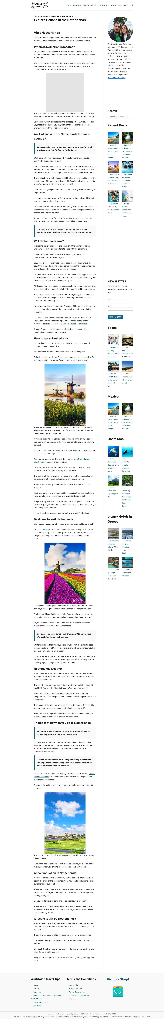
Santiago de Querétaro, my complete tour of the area (113, 179)
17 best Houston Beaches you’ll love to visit (127, 352)
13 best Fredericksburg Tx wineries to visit (127, 378)
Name (110, 299)
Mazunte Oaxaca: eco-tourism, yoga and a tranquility (113, 151)
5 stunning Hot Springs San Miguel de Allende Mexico (127, 180)
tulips (46, 529)
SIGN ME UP (115, 317)
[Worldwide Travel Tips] (46, 5)
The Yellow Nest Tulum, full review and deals (113, 208)
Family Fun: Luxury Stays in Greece (127, 573)
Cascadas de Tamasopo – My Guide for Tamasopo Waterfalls (127, 151)
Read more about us (116, 77)
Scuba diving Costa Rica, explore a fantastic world (113, 465)
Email (110, 306)
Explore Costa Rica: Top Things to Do (113, 492)
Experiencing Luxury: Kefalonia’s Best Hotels (113, 574)
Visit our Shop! (118, 979)
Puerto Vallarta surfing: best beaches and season (126, 210)
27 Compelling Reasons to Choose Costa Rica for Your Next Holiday (127, 497)
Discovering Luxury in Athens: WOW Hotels (113, 545)
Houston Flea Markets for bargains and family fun (113, 380)
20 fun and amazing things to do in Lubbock (113, 352)
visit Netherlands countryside (74, 324)
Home (36, 16)
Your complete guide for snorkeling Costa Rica (126, 465)
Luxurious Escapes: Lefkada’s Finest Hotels (126, 547)
